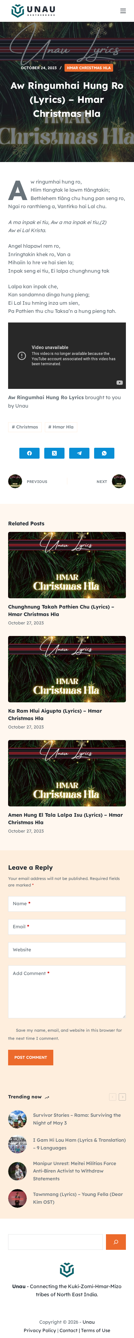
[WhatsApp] (104, 453)
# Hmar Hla (61, 427)
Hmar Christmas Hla (89, 67)
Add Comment (31, 973)
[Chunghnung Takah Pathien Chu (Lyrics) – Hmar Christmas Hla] (67, 565)
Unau (89, 1322)
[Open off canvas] (123, 11)
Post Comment (30, 1057)
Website (22, 950)
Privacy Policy (40, 1330)
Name (22, 903)
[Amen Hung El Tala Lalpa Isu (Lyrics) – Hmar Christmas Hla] (67, 773)
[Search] (116, 1242)
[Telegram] (79, 453)
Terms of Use (95, 1330)
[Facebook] (29, 453)
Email (21, 926)
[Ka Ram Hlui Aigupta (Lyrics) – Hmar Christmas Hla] (67, 669)
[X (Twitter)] (54, 453)
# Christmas (25, 427)
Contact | (70, 1330)
